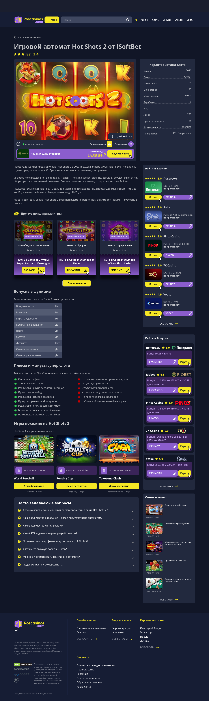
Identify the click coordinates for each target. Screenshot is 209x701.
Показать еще (77, 283)
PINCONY (116, 270)
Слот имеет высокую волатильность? (45, 549)
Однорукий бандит (151, 628)
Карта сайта (84, 686)
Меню (54, 19)
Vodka (167, 294)
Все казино (166, 323)
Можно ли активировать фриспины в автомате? (51, 556)
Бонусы (167, 19)
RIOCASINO (73, 270)
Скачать (81, 632)
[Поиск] (128, 20)
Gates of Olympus (76, 245)
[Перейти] (136, 20)
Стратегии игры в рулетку (177, 523)
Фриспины (118, 632)
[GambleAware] (23, 669)
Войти (190, 19)
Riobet (150, 374)
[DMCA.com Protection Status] (23, 664)
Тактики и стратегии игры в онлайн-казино (178, 580)
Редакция (82, 674)
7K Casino (169, 265)
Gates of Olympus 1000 (120, 245)
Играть (153, 197)
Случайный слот (123, 136)
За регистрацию (121, 628)
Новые (144, 636)
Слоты (155, 19)
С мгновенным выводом (91, 628)
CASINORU (30, 270)
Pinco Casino (171, 236)
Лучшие (145, 641)
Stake (166, 207)
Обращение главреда (89, 682)
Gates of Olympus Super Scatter (33, 245)
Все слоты (147, 647)
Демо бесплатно (33, 236)
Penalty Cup (64, 478)
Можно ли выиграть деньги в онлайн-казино (178, 543)
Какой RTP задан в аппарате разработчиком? (50, 533)
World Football (24, 478)
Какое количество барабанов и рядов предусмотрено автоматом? (62, 517)
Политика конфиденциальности (96, 665)
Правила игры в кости (175, 560)
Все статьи (166, 599)
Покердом (170, 178)
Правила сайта (85, 669)
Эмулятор (146, 632)
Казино (145, 19)
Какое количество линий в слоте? (43, 525)
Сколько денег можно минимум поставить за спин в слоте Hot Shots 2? (65, 510)
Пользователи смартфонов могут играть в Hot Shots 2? (55, 541)
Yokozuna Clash (110, 478)
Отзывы (179, 19)
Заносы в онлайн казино (176, 505)
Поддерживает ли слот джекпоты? (43, 564)
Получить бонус (120, 153)
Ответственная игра (88, 678)
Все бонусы (167, 486)
